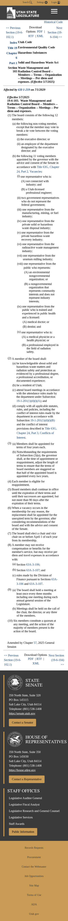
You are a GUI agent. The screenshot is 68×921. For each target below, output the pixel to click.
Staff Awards (16, 823)
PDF (40, 31)
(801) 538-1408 (32, 708)
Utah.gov (34, 913)
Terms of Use (34, 895)
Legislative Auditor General (25, 798)
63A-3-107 (32, 570)
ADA (34, 904)
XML (40, 36)
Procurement (34, 857)
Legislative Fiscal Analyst (24, 804)
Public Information (23, 831)
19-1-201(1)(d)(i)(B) (42, 420)
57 (35, 642)
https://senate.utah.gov (22, 713)
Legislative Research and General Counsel (34, 811)
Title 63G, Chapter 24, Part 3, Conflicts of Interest (37, 433)
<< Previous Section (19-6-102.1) (14, 32)
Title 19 (12, 48)
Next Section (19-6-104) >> (55, 32)
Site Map (34, 885)
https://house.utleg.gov (22, 770)
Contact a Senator (22, 722)
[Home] (23, 13)
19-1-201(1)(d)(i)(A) (28, 400)
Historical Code (53, 22)
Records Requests (34, 847)
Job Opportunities (34, 876)
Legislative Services (21, 817)
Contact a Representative (27, 779)
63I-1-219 (24, 89)
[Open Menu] (54, 11)
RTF (31, 36)
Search (26, 2)
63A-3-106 (32, 564)
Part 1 (13, 63)
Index (13, 42)
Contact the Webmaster (34, 866)
